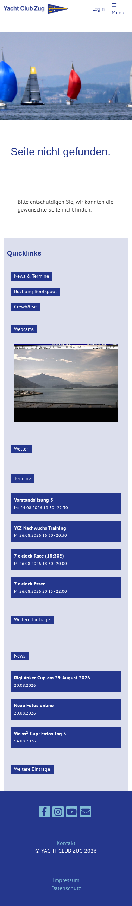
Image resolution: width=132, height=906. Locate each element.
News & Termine (31, 276)
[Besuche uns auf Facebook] (44, 813)
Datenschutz (66, 888)
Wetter (21, 449)
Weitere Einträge (32, 619)
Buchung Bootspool (35, 291)
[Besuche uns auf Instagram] (58, 813)
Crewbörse (25, 306)
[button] (66, 503)
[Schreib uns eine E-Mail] (85, 813)
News (19, 656)
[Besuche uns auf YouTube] (71, 813)
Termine (22, 478)
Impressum (66, 879)
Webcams (24, 329)
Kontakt (66, 843)
